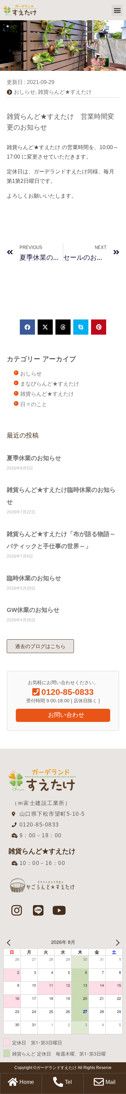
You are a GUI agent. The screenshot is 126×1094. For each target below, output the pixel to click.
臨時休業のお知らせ (34, 578)
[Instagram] (16, 910)
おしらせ (24, 92)
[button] (117, 10)
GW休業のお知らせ (33, 610)
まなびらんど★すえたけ (49, 384)
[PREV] (9, 942)
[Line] (38, 910)
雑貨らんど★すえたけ (65, 92)
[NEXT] (116, 942)
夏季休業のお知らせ (34, 458)
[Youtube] (59, 910)
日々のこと (33, 404)
